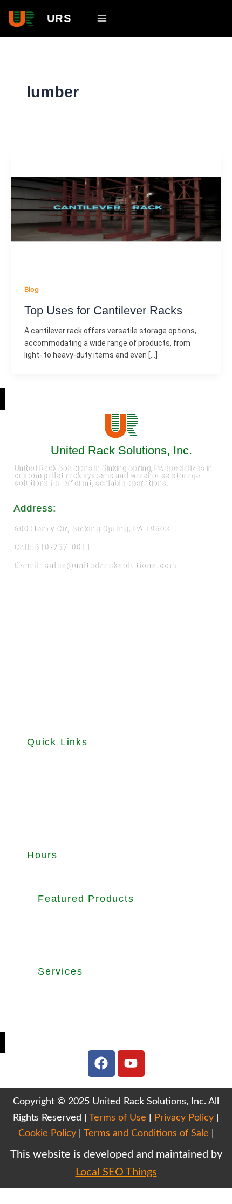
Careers (41, 834)
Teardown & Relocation (79, 993)
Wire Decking (66, 945)
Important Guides (58, 811)
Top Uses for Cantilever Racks (103, 310)
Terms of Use (117, 1118)
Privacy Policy (184, 1118)
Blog (31, 289)
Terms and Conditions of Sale (146, 1133)
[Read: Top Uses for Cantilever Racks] (116, 208)
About (38, 763)
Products (44, 775)
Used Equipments (58, 787)
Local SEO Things (116, 1172)
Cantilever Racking (70, 932)
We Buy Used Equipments (82, 1018)
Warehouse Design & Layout (87, 1006)
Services (42, 799)
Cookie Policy (47, 1133)
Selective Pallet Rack (75, 919)
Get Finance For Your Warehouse (96, 1031)
